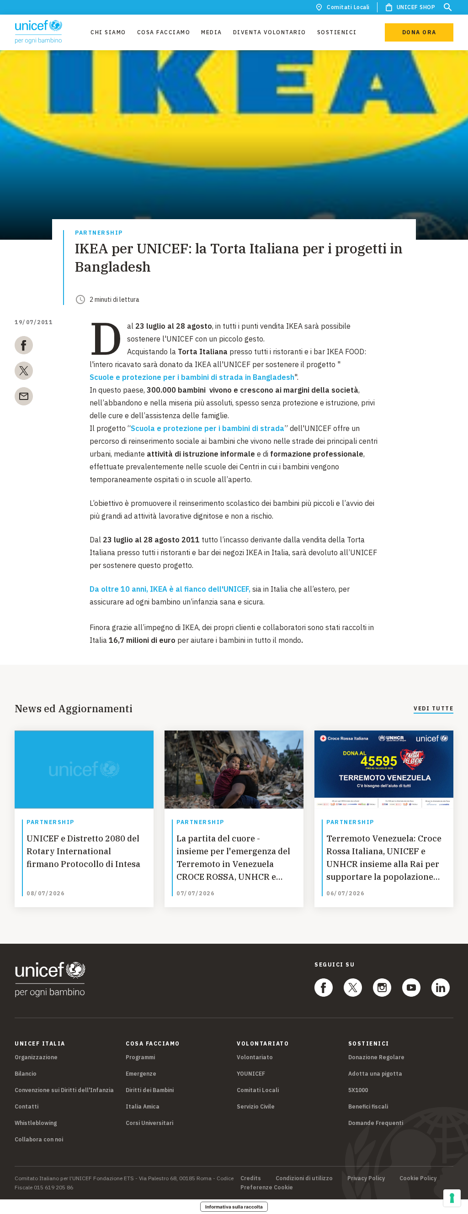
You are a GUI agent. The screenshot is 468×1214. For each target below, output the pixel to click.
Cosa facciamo (164, 32)
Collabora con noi (39, 1139)
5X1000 (358, 1090)
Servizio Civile (256, 1106)
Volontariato (255, 1057)
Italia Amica (143, 1106)
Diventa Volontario (269, 32)
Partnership (99, 233)
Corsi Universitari (149, 1122)
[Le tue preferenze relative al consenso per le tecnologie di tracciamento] (452, 1198)
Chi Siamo (108, 32)
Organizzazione (36, 1057)
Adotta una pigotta (375, 1073)
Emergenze (141, 1073)
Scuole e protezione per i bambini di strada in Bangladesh (192, 377)
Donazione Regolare (376, 1057)
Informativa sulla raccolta (234, 1206)
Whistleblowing (36, 1122)
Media (211, 32)
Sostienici (337, 32)
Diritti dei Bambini (150, 1090)
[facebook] (24, 347)
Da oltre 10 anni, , (170, 589)
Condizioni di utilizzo (304, 1178)
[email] (24, 398)
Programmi (140, 1057)
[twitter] (24, 373)
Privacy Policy (366, 1178)
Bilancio (26, 1073)
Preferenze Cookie (266, 1187)
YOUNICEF (251, 1073)
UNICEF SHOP (416, 7)
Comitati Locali (348, 7)
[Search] (447, 7)
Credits (250, 1178)
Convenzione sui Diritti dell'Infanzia (64, 1090)
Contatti (26, 1106)
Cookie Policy (417, 1178)
